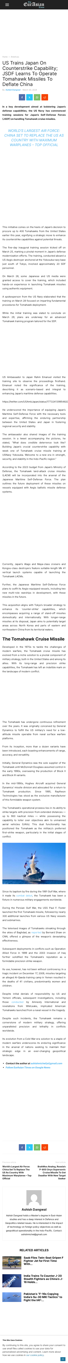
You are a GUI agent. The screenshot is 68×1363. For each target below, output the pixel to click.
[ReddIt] (44, 97)
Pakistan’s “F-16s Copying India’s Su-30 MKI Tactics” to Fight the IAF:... (43, 1297)
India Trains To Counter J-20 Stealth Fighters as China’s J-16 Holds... (43, 1279)
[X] (29, 97)
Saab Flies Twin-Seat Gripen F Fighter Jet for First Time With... (43, 1261)
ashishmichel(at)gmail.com (46, 1063)
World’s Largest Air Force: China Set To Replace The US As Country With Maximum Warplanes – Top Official (16, 1172)
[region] (34, 34)
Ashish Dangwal (13, 90)
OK (63, 1359)
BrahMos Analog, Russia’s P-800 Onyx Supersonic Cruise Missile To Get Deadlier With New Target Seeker (52, 1172)
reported (36, 932)
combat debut (24, 895)
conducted (17, 1001)
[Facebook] (22, 97)
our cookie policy (35, 1355)
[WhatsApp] (37, 97)
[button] (7, 4)
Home (5, 57)
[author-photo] (34, 1205)
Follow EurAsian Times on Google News (28, 1067)
